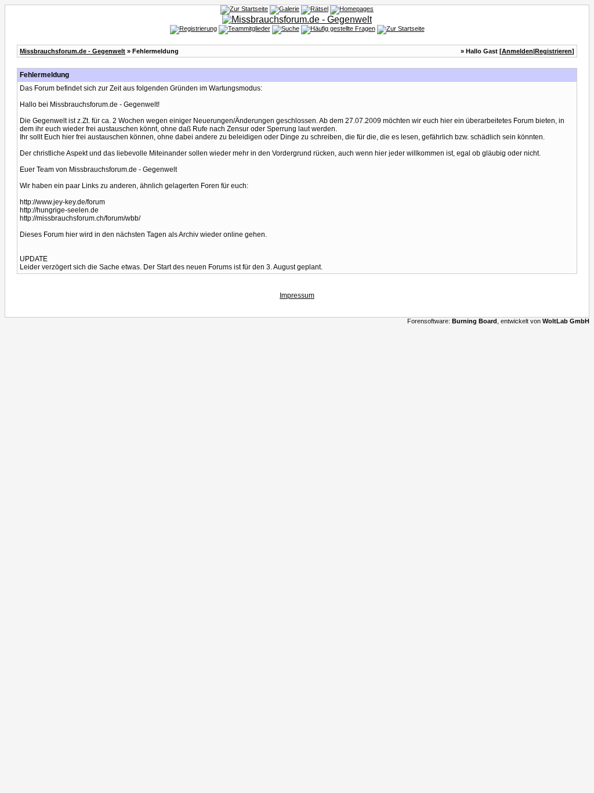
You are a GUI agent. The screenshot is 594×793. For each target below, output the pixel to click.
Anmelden (517, 51)
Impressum (297, 295)
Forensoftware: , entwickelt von (498, 321)
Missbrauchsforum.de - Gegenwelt (72, 51)
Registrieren (553, 51)
